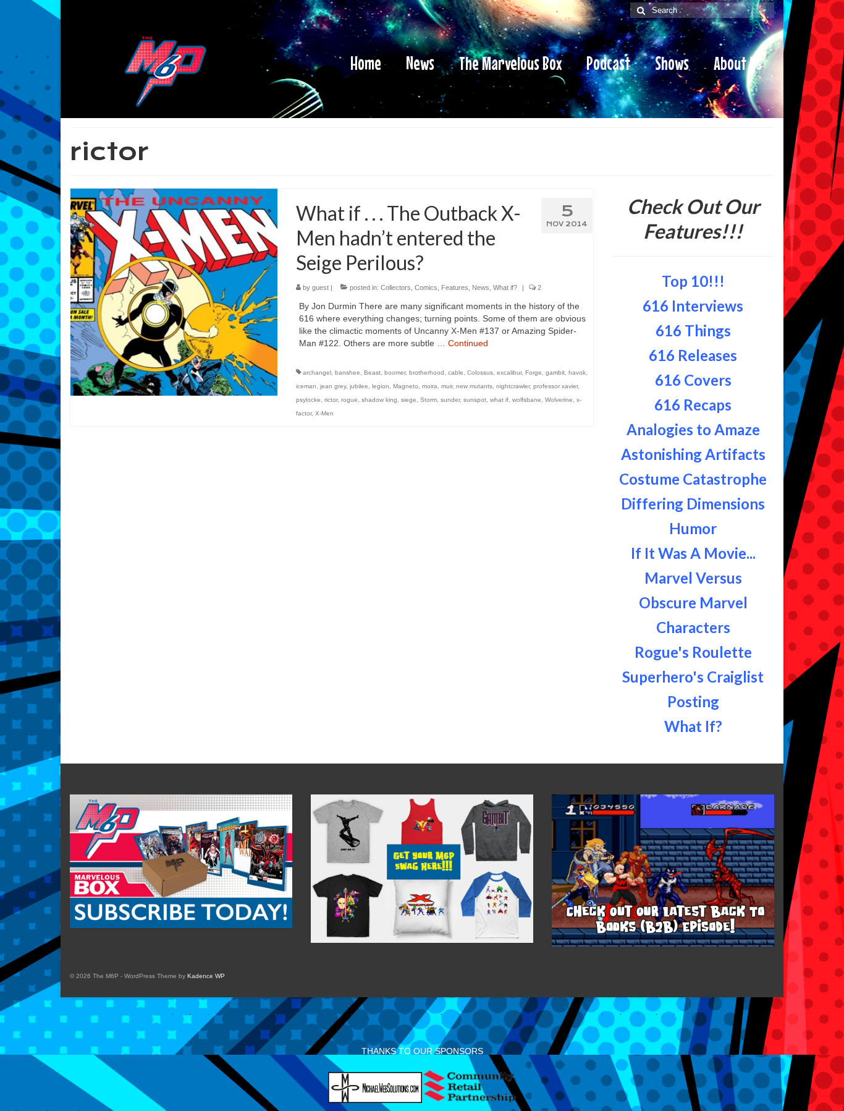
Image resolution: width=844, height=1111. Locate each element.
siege (408, 399)
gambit (555, 372)
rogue (349, 399)
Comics (426, 287)
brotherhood (426, 372)
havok (577, 372)
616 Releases (693, 355)
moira (429, 386)
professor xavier (555, 386)
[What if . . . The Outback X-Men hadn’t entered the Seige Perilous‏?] (173, 291)
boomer (394, 372)
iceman (306, 386)
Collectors (396, 287)
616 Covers (693, 380)
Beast (372, 372)
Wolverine (559, 399)
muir (446, 386)
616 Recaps (693, 405)
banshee (347, 372)
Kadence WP (206, 976)
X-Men (324, 413)
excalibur (509, 372)
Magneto (405, 386)
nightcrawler (513, 386)
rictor (330, 399)
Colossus (480, 372)
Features (454, 287)
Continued (468, 343)
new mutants (474, 386)
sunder (450, 399)
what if (499, 399)
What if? (505, 287)
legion (380, 386)
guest (320, 287)
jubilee (359, 386)
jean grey (333, 386)
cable (455, 372)
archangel (317, 372)
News (480, 287)
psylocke (308, 399)
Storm (428, 399)
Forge (533, 372)
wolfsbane (526, 399)
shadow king (379, 399)
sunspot (474, 399)
